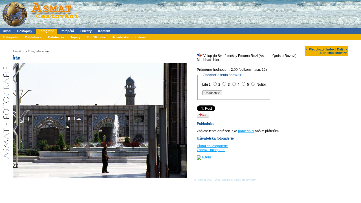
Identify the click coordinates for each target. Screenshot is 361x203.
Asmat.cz (19, 51)
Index (330, 49)
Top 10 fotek (96, 37)
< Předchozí (315, 49)
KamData (239, 179)
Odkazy (86, 31)
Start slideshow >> (333, 52)
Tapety (75, 37)
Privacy (251, 179)
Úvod (7, 31)
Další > (342, 49)
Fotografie (46, 31)
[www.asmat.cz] (40, 27)
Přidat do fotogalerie (212, 146)
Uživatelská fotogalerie (129, 37)
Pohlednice (33, 37)
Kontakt (104, 31)
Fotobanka (56, 37)
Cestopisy (24, 31)
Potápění (67, 31)
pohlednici (246, 131)
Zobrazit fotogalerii (211, 150)
